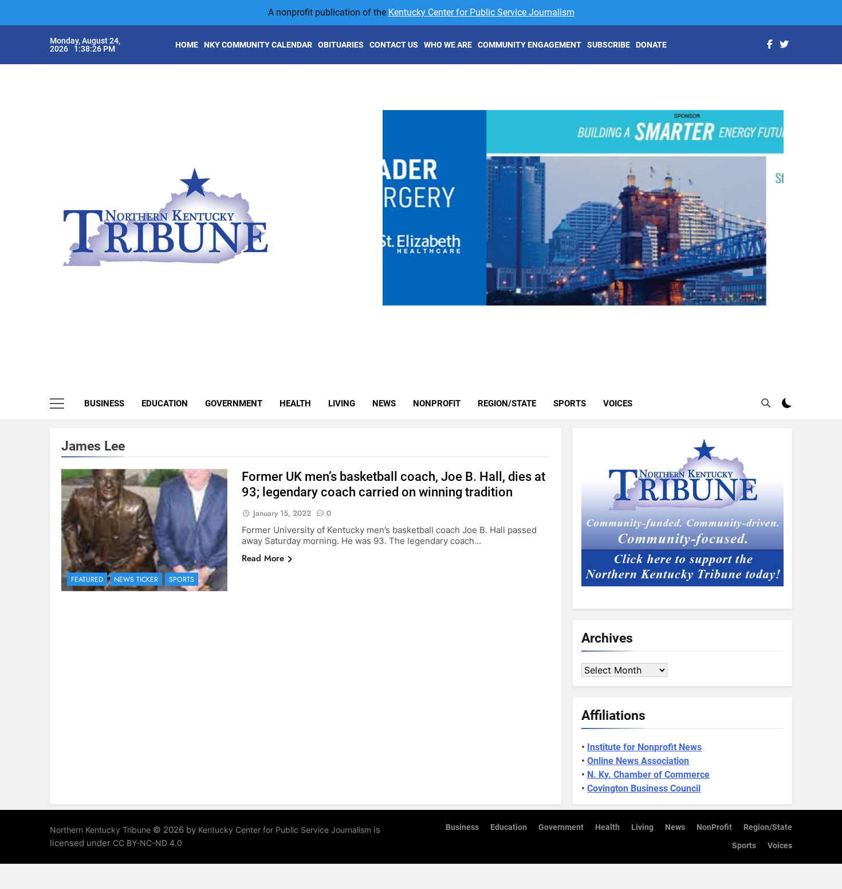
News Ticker (136, 579)
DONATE (651, 44)
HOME (186, 44)
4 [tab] (608, 312)
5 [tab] (630, 312)
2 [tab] (566, 312)
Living (341, 403)
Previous (395, 305)
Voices (617, 403)
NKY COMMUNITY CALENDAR (258, 44)
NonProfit (437, 403)
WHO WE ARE (448, 44)
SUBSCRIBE (608, 44)
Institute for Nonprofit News (644, 747)
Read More (263, 558)
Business (104, 403)
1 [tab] (545, 312)
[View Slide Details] (583, 208)
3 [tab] (587, 312)
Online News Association (638, 760)
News (384, 403)
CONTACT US (393, 44)
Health (295, 403)
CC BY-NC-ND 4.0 (147, 843)
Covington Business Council (644, 788)
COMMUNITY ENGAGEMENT (529, 44)
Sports (569, 403)
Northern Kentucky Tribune (100, 830)
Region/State (507, 403)
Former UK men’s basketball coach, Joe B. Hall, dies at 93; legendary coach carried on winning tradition (393, 484)
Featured (87, 579)
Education (164, 403)
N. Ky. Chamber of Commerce (648, 774)
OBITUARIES (341, 44)
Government (233, 403)
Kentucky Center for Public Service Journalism (481, 12)
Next (770, 305)
